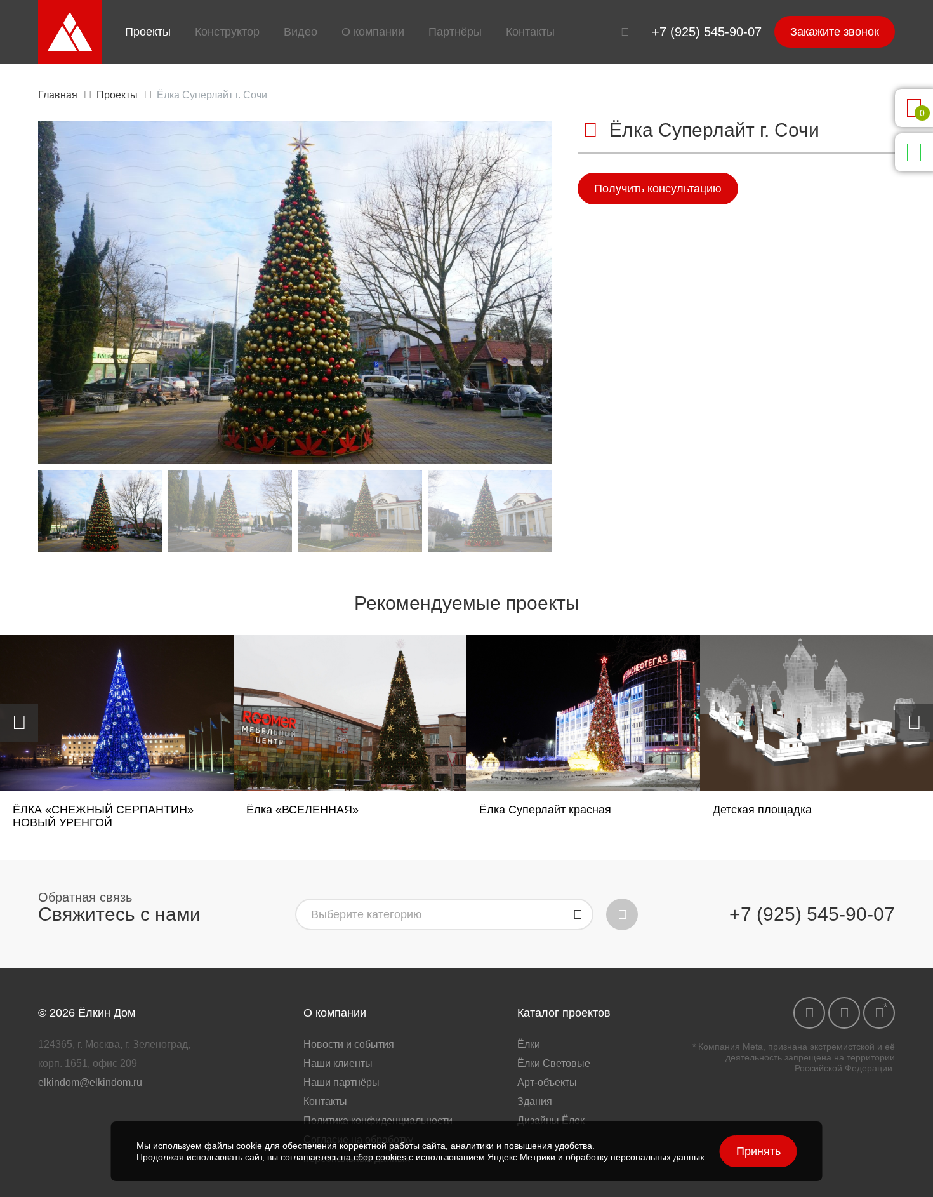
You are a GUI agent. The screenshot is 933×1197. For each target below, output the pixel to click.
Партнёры (455, 31)
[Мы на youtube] (844, 1013)
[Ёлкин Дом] (70, 32)
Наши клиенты (338, 1063)
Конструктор (227, 31)
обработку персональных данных (635, 1157)
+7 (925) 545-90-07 (707, 32)
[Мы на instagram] (879, 1013)
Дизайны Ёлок (551, 1120)
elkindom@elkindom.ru (90, 1082)
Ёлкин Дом (106, 1012)
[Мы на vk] (809, 1013)
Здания (534, 1101)
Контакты (530, 31)
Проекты (148, 31)
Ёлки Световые (553, 1063)
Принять (758, 1151)
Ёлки (528, 1044)
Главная (57, 95)
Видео (300, 31)
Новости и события (348, 1044)
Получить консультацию (658, 188)
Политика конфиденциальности (378, 1120)
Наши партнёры (341, 1082)
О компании (372, 31)
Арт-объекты (547, 1082)
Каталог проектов (564, 1012)
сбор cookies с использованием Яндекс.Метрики (454, 1157)
